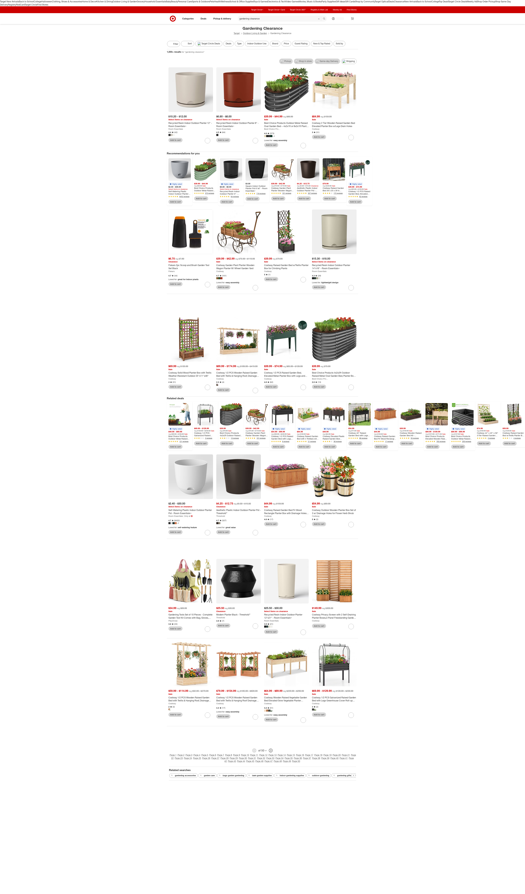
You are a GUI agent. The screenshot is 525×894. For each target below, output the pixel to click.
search (324, 18)
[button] (175, 184)
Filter (175, 44)
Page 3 (189, 755)
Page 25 (197, 758)
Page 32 (261, 758)
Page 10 (245, 755)
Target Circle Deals (457, 1)
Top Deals (443, 1)
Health (217, 1)
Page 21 (346, 755)
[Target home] (173, 18)
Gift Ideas (340, 1)
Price (286, 43)
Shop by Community (365, 1)
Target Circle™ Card (276, 9)
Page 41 (344, 758)
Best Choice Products (272, 129)
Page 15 (291, 755)
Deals (391, 1)
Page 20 (337, 755)
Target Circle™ (257, 9)
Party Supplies (328, 1)
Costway (316, 129)
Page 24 (188, 758)
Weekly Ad (472, 1)
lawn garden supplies (262, 775)
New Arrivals (410, 1)
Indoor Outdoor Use (256, 43)
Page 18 (318, 755)
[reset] (319, 19)
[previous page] (254, 750)
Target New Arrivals (9, 1)
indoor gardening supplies (292, 775)
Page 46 (259, 761)
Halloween (46, 1)
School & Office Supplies (241, 1)
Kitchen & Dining (104, 1)
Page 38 (316, 758)
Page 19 (327, 755)
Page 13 (273, 755)
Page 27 (215, 758)
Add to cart (175, 140)
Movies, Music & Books (310, 1)
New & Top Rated (321, 43)
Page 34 (279, 758)
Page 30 (243, 758)
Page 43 (232, 761)
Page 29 (234, 758)
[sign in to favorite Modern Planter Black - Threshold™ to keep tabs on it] (255, 626)
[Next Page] (355, 44)
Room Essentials (175, 129)
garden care (209, 775)
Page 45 (250, 761)
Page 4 (196, 755)
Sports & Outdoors (201, 1)
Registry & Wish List (319, 9)
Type (239, 43)
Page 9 (236, 755)
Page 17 (309, 755)
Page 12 (263, 755)
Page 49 (287, 761)
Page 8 (228, 755)
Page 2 (181, 755)
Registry (12, 4)
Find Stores (42, 4)
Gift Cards (350, 1)
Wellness (225, 1)
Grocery (141, 1)
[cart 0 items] (352, 19)
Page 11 (254, 755)
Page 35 (289, 758)
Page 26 (206, 758)
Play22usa (172, 621)
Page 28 (225, 758)
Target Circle (31, 4)
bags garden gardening (233, 775)
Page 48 (278, 761)
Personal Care (185, 1)
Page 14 (282, 755)
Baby (168, 1)
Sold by (339, 43)
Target (237, 33)
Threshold (220, 516)
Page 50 (296, 761)
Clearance (399, 1)
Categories (188, 18)
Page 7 (220, 755)
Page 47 (269, 761)
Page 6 (212, 755)
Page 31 (252, 758)
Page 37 (307, 758)
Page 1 (173, 755)
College (37, 1)
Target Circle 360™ (298, 9)
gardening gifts (344, 775)
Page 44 (241, 761)
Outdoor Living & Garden (125, 1)
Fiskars (171, 271)
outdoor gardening (320, 775)
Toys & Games (260, 1)
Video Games (292, 1)
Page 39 (325, 758)
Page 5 (204, 755)
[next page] (271, 750)
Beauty (174, 1)
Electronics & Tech (276, 1)
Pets (212, 1)
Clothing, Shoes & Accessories (67, 1)
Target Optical (381, 1)
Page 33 (270, 758)
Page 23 (179, 758)
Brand (275, 43)
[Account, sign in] (338, 19)
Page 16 (300, 755)
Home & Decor (89, 1)
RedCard (20, 4)
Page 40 (334, 758)
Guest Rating (301, 43)
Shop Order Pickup (486, 1)
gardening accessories (185, 775)
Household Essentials (155, 1)
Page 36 (298, 758)
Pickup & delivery (222, 18)
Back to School (26, 1)
